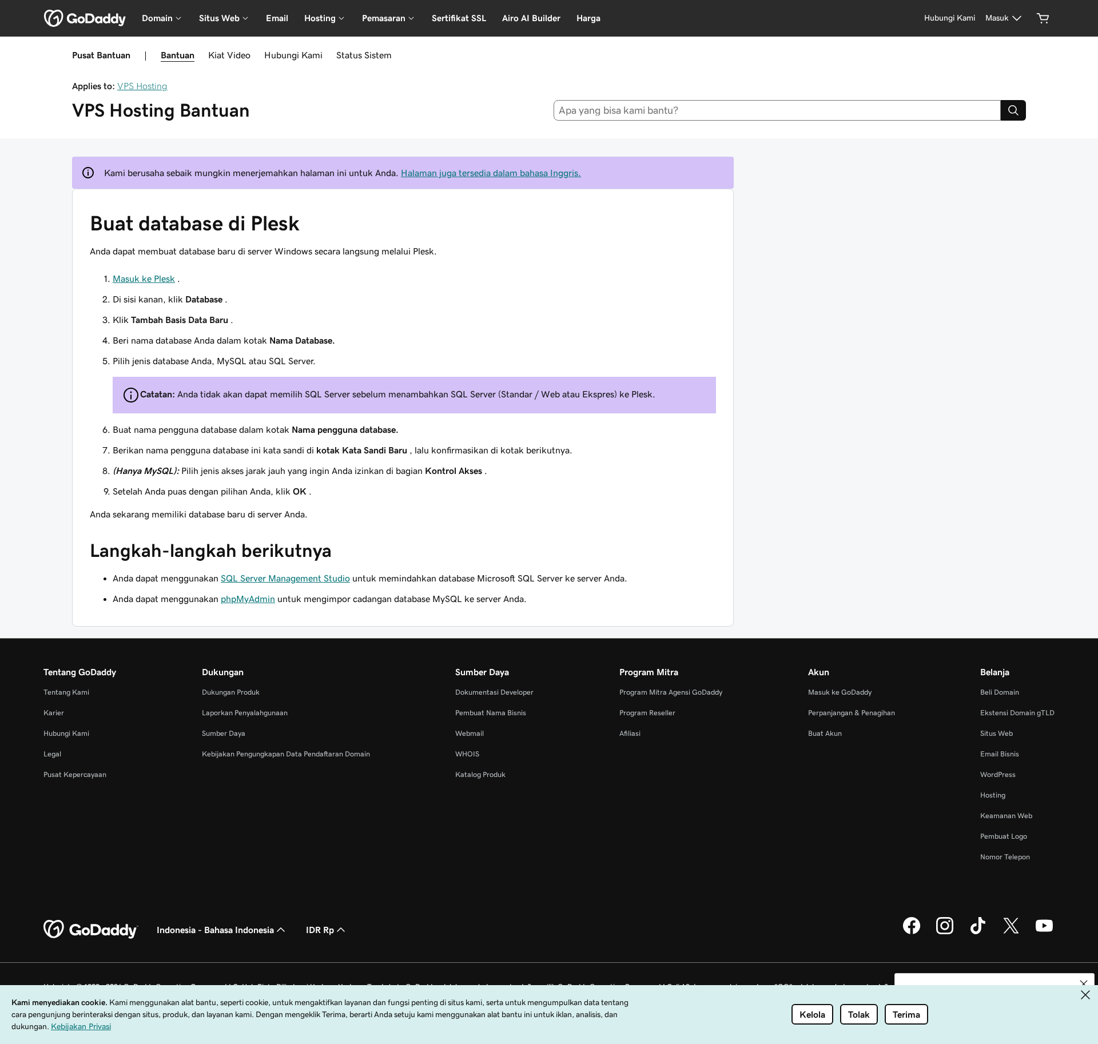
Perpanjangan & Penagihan (851, 712)
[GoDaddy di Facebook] (911, 932)
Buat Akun (825, 733)
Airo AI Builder (531, 18)
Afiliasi (629, 733)
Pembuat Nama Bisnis (490, 712)
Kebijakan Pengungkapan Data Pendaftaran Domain (286, 754)
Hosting (992, 795)
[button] (1083, 984)
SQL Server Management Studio (285, 578)
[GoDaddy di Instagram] (944, 932)
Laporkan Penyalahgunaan (245, 712)
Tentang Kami (66, 692)
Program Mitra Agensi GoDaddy (670, 692)
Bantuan (177, 54)
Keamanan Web (1006, 815)
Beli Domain (999, 692)
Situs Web (996, 733)
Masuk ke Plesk (144, 278)
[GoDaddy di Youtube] (1044, 932)
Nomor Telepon (1005, 856)
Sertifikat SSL (459, 18)
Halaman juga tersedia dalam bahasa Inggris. (491, 172)
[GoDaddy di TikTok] (978, 932)
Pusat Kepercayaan (74, 774)
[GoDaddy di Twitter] (1011, 932)
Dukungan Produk (231, 692)
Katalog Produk (480, 774)
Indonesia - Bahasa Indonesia (215, 929)
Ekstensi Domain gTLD (1017, 712)
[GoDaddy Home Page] (90, 929)
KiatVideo (229, 54)
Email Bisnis (999, 754)
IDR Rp (320, 929)
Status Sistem (364, 54)
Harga (588, 18)
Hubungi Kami (293, 54)
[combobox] (777, 110)
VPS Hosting (142, 85)
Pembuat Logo (1003, 836)
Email (277, 18)
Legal (52, 754)
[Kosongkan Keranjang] (1043, 18)
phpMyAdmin (248, 598)
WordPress (998, 774)
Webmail (469, 733)
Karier (53, 712)
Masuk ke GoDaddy (840, 692)
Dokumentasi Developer (494, 692)
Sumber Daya (223, 733)
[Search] (1013, 110)
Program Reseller (647, 712)
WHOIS (467, 754)
